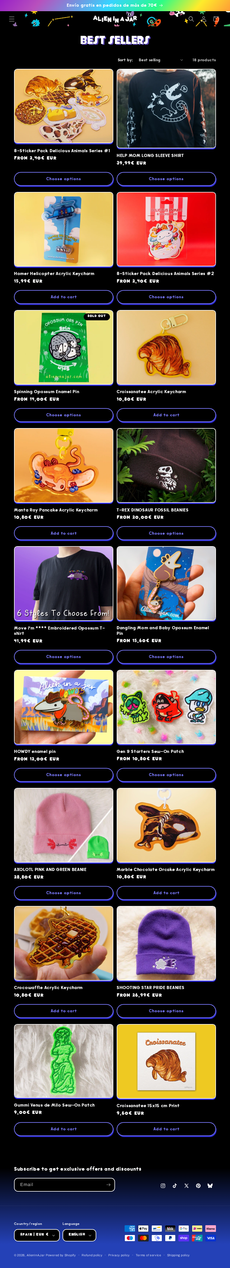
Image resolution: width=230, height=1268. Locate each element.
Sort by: (125, 59)
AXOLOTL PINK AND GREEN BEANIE (50, 869)
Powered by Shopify (61, 1255)
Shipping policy (178, 1255)
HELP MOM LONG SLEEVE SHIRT (150, 155)
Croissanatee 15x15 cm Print (148, 1106)
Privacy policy (119, 1255)
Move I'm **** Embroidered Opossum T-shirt (59, 631)
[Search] (191, 19)
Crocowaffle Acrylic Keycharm (48, 987)
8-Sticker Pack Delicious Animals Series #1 (62, 151)
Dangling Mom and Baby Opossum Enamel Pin (163, 630)
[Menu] (12, 19)
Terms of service (148, 1255)
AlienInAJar (36, 1255)
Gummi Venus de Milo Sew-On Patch (54, 1105)
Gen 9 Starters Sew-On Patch (150, 751)
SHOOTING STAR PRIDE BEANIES (150, 987)
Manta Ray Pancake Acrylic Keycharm (56, 510)
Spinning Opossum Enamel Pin (46, 392)
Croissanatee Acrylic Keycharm (151, 392)
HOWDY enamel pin (35, 751)
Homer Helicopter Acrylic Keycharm (54, 273)
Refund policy (92, 1255)
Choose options (63, 179)
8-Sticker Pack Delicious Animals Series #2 (165, 273)
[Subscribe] (108, 1185)
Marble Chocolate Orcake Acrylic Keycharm (166, 869)
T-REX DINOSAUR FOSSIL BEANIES (153, 510)
